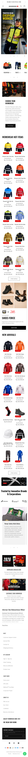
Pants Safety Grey (8, 464)
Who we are (6, 701)
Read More (5, 625)
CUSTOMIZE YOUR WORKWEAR (14, 593)
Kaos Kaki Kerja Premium (8, 419)
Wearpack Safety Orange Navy (20, 178)
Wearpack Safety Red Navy (20, 156)
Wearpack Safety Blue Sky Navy (8, 202)
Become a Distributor (8, 712)
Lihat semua (14, 278)
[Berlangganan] (22, 736)
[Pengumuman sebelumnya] (3, 2)
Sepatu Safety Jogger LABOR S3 (20, 420)
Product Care (6, 669)
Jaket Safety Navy (8, 354)
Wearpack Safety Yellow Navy (8, 156)
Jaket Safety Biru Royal (8, 398)
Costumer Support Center (9, 637)
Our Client (6, 705)
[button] (3, 6)
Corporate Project (7, 690)
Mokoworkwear (12, 751)
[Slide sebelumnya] (10, 56)
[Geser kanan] (17, 77)
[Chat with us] (24, 753)
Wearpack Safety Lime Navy (8, 224)
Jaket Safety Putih (19, 398)
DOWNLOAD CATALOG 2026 (14, 570)
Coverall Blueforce (19, 464)
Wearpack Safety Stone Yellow (19, 270)
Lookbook (6, 708)
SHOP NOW (14, 328)
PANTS (17, 72)
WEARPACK (6, 72)
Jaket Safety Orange (20, 354)
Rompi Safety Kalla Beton (12, 524)
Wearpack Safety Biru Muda (20, 224)
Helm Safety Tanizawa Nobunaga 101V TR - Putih (8, 443)
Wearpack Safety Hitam (19, 246)
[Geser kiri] (10, 77)
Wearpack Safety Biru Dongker (8, 179)
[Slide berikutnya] (17, 56)
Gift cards (5, 683)
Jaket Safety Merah (8, 376)
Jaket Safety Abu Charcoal (20, 376)
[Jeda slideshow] (25, 56)
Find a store (6, 680)
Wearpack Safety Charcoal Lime (8, 270)
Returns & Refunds (8, 665)
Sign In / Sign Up (7, 658)
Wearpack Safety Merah (19, 201)
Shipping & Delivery (8, 648)
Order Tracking (7, 662)
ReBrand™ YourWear (8, 687)
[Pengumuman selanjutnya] (25, 2)
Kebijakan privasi (16, 753)
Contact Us (6, 644)
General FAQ (6, 641)
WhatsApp (10, 125)
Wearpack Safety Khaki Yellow (8, 247)
